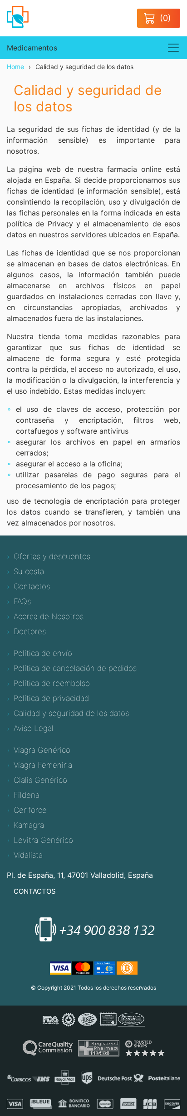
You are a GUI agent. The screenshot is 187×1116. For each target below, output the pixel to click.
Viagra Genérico (42, 750)
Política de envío (43, 653)
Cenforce (30, 810)
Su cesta (29, 571)
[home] (22, 15)
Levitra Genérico (43, 840)
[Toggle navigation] (173, 48)
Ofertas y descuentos (52, 556)
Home (15, 66)
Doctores (30, 631)
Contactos (32, 586)
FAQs (22, 601)
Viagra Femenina (43, 765)
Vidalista (28, 855)
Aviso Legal (34, 728)
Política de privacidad (51, 698)
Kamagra (29, 825)
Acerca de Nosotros (49, 616)
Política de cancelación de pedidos (75, 668)
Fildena (26, 795)
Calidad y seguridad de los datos (71, 713)
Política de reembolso (52, 683)
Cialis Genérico (40, 780)
